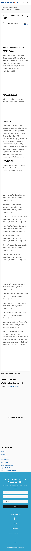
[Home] (10, 2)
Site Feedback (15, 528)
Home (11, 518)
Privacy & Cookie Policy (15, 533)
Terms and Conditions (15, 537)
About (12, 386)
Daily (15, 542)
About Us (18, 518)
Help (15, 523)
